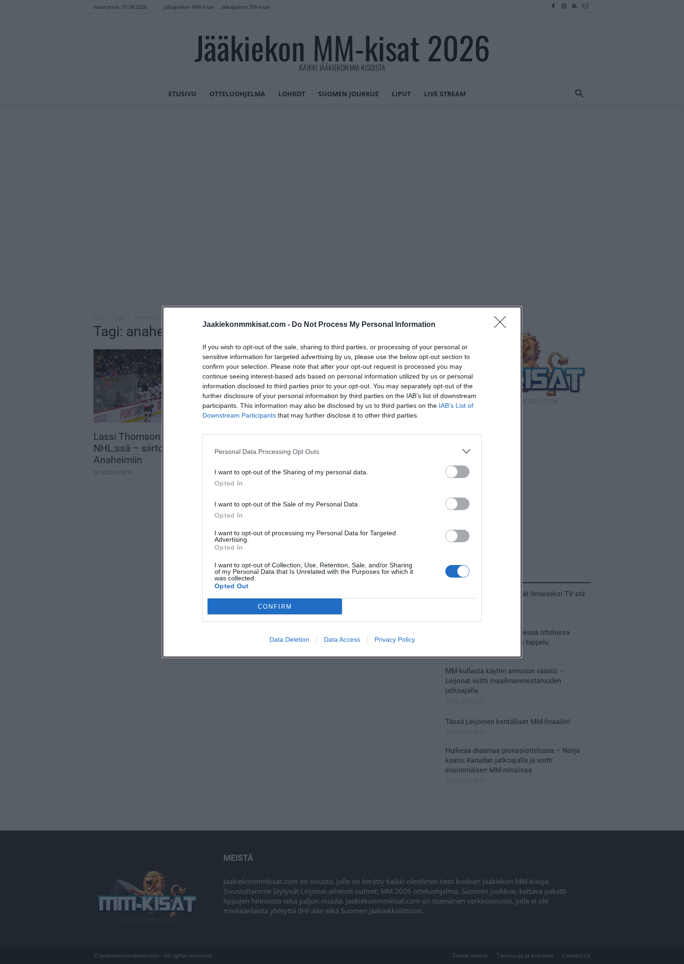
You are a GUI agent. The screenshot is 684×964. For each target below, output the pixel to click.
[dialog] (342, 482)
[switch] (457, 471)
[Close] (503, 325)
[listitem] (342, 451)
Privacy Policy (395, 639)
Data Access (342, 639)
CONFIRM (275, 606)
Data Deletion (289, 639)
